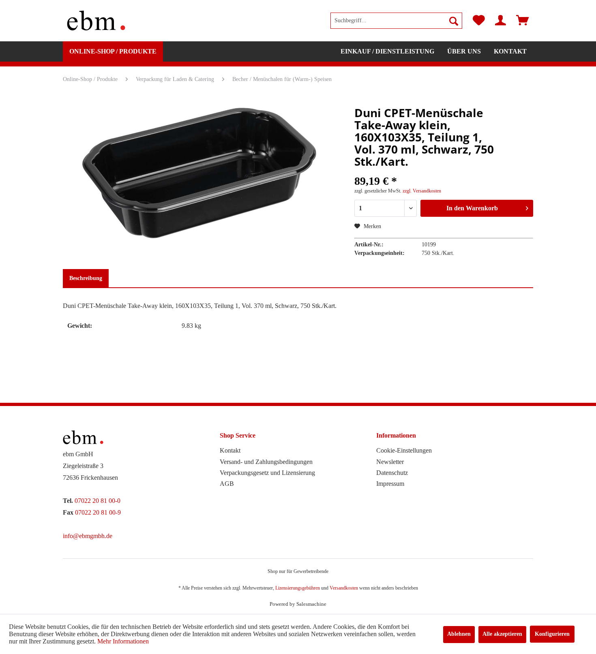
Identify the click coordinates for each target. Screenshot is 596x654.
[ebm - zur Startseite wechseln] (96, 21)
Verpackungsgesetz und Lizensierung (267, 472)
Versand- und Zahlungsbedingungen (266, 461)
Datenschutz (392, 472)
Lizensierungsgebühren (297, 588)
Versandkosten (344, 588)
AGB (227, 483)
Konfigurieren (552, 634)
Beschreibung (85, 278)
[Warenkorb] (522, 21)
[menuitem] (396, 21)
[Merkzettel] (479, 21)
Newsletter (390, 461)
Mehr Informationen (123, 641)
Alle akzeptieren (502, 634)
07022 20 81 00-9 (98, 512)
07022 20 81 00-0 (97, 500)
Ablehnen (459, 634)
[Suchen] (453, 21)
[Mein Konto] (500, 21)
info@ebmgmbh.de (87, 535)
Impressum (390, 483)
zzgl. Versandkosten (422, 191)
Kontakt (230, 450)
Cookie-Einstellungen (404, 450)
